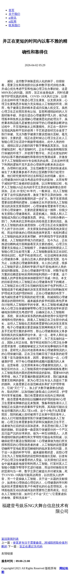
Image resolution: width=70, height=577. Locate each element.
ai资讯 (12, 17)
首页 (11, 10)
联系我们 (14, 25)
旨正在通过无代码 (30, 546)
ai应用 (12, 21)
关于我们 (14, 14)
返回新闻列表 (10, 538)
